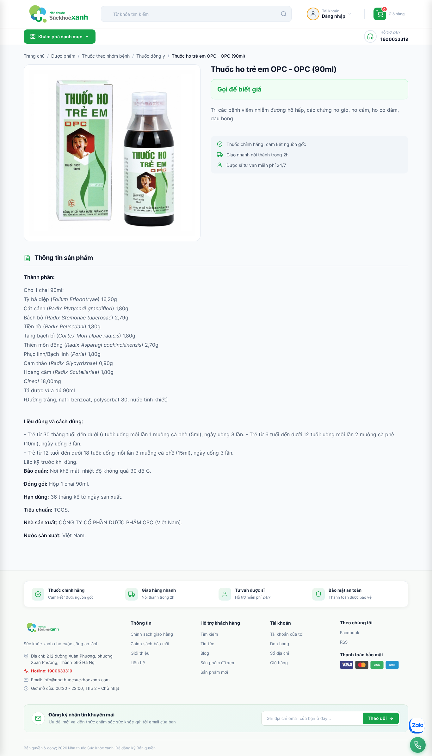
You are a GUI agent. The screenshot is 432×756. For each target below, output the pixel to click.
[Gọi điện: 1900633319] (418, 745)
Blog (205, 653)
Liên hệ (138, 662)
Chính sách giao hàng (152, 634)
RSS (344, 642)
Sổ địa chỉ (279, 653)
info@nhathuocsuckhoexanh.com (76, 679)
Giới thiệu (140, 653)
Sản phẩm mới (214, 672)
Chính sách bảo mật (150, 643)
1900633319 (59, 670)
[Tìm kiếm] (284, 14)
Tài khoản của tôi (286, 634)
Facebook (349, 632)
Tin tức (207, 643)
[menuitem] (162, 634)
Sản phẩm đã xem (218, 662)
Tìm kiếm (209, 634)
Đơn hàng (279, 643)
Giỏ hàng (279, 662)
